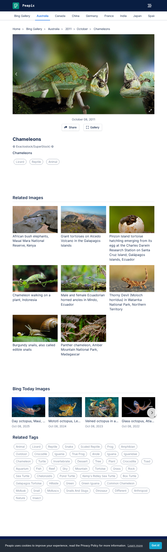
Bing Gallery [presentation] (22, 16)
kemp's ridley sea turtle (98, 476)
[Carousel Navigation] (83, 415)
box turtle (129, 476)
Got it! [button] (155, 545)
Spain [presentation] (152, 16)
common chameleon (120, 483)
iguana (111, 454)
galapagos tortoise (29, 483)
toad (147, 461)
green (70, 483)
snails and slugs (77, 490)
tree (98, 461)
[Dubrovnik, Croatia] (16, 74)
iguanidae (130, 454)
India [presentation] (123, 16)
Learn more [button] (135, 545)
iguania (59, 454)
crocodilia (129, 461)
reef (52, 468)
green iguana (90, 483)
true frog (78, 454)
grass (117, 468)
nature (20, 498)
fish (38, 468)
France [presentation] (109, 16)
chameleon (23, 461)
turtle (42, 461)
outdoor (21, 454)
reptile (36, 161)
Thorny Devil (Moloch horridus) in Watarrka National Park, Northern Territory (127, 302)
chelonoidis (44, 476)
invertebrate (61, 461)
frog (110, 446)
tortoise (100, 468)
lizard (20, 161)
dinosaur (101, 490)
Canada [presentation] (60, 16)
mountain (81, 468)
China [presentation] (75, 16)
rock (131, 468)
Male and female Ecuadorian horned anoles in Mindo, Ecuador (83, 299)
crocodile (40, 454)
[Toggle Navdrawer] (149, 6)
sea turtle (22, 476)
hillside (53, 483)
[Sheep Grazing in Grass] (150, 74)
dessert (82, 461)
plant (112, 461)
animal (52, 161)
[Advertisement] (83, 181)
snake (69, 446)
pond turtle (67, 476)
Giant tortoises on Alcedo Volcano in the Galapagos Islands (81, 241)
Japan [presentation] (137, 16)
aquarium (22, 468)
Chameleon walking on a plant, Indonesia (32, 297)
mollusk (21, 490)
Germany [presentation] (92, 16)
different (120, 490)
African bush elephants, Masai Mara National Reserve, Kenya (31, 241)
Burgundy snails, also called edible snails (34, 347)
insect (37, 498)
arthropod (140, 490)
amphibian (128, 446)
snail (36, 490)
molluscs (53, 490)
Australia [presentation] (42, 16)
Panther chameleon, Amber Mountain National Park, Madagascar (81, 349)
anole (96, 454)
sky (65, 468)
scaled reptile (90, 446)
